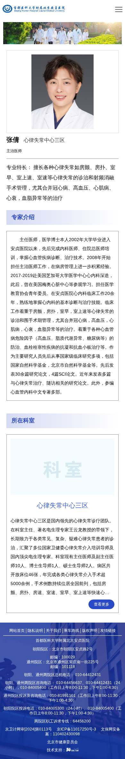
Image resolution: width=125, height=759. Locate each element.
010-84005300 (51, 708)
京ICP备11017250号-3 (78, 729)
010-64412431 (88, 675)
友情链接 (108, 630)
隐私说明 (35, 630)
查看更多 (101, 604)
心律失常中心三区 (44, 140)
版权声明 (89, 630)
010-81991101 (63, 695)
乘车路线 (71, 630)
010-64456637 (69, 683)
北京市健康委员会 (62, 742)
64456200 (82, 721)
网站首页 (17, 630)
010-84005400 (33, 687)
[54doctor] (72, 750)
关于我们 (53, 630)
